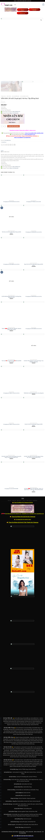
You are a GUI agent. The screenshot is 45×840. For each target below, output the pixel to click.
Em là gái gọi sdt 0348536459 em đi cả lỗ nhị (34, 232)
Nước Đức (39, 831)
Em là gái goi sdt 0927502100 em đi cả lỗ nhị (11, 201)
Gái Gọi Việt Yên (32, 769)
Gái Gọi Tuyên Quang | (25, 724)
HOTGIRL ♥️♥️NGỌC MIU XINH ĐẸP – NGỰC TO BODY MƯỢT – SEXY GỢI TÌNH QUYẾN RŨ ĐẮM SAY (33, 489)
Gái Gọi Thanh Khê (25, 781)
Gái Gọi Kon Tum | (37, 729)
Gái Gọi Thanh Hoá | (17, 734)
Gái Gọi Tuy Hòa (26, 795)
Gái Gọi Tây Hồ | (21, 755)
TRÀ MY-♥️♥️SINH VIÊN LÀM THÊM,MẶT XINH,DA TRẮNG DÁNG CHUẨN (11, 329)
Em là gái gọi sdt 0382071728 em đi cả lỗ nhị (11, 393)
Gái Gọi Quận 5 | (13, 764)
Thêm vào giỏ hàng (13, 126)
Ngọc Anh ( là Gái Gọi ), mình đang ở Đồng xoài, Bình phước (33, 265)
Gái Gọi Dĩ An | (24, 804)
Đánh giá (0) (6, 151)
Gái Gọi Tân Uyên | (31, 804)
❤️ (6, 136)
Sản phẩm (9, 96)
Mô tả (2, 151)
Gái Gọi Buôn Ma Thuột (27, 784)
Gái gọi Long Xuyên (31, 798)
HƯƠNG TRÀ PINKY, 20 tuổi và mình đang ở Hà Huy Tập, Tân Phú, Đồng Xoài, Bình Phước (33, 457)
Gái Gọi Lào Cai (28, 721)
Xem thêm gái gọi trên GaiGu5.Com (13, 513)
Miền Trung (19, 500)
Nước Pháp (23, 832)
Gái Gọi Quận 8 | (35, 764)
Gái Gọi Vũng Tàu (36, 801)
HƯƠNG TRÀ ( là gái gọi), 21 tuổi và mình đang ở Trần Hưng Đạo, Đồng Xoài (33, 361)
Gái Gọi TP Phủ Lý (33, 776)
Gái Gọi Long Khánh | (25, 814)
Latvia (23, 831)
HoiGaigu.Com (32, 513)
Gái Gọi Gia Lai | (12, 729)
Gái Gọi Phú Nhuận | (28, 761)
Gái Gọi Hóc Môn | (20, 761)
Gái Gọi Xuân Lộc (35, 815)
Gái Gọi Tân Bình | (17, 766)
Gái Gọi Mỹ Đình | (35, 752)
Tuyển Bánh (34, 500)
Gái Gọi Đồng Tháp (26, 740)
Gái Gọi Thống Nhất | (17, 815)
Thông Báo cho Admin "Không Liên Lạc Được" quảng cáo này (22, 130)
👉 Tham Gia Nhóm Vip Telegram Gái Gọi (22, 502)
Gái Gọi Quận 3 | (37, 763)
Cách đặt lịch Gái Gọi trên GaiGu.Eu (23, 835)
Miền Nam (14, 500)
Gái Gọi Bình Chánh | (18, 759)
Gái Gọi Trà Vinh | (22, 743)
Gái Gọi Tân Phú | (25, 766)
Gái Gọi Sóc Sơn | (6, 755)
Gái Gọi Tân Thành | (28, 801)
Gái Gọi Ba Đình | (17, 747)
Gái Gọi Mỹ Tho (27, 827)
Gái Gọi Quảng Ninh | (29, 732)
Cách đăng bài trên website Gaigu (23, 519)
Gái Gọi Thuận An (24, 805)
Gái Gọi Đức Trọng (34, 789)
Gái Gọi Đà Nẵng (27, 727)
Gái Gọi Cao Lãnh (27, 818)
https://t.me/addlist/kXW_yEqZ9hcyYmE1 (34, 133)
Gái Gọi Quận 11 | (14, 763)
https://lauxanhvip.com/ (30, 134)
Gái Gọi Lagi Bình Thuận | (23, 811)
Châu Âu (24, 500)
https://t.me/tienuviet (14, 112)
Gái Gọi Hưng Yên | (12, 721)
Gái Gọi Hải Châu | (15, 779)
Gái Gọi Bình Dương (14, 739)
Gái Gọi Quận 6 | (20, 764)
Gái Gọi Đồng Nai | (18, 740)
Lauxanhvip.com (40, 513)
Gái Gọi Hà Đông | (14, 750)
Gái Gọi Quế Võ (16, 772)
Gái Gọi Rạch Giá (31, 821)
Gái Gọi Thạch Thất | (29, 755)
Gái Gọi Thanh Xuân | (14, 756)
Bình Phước (4, 142)
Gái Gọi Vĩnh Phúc (35, 724)
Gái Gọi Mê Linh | (27, 752)
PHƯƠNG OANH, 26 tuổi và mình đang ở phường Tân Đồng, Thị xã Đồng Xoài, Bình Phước (11, 457)
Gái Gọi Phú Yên (31, 731)
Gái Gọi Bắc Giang (19, 718)
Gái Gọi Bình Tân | (28, 759)
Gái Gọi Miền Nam (15, 96)
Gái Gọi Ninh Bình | (15, 723)
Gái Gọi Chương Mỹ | (10, 748)
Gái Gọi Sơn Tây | (14, 755)
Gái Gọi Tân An (34, 824)
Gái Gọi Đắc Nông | (36, 727)
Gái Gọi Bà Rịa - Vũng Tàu (28, 737)
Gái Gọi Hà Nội (27, 719)
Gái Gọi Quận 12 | (22, 763)
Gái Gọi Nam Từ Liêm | (12, 753)
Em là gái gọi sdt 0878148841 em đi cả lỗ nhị (11, 264)
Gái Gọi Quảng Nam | (10, 732)
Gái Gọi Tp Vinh (26, 792)
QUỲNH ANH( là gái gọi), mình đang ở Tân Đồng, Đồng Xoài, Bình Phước (11, 297)
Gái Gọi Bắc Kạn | (27, 718)
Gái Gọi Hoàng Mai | (10, 752)
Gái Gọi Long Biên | (19, 752)
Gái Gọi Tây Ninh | (37, 742)
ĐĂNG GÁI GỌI (29, 500)
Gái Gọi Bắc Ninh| (34, 718)
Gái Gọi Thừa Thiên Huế (27, 734)
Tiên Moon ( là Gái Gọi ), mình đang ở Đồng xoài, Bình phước (11, 232)
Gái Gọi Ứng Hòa (32, 756)
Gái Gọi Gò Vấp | (12, 761)
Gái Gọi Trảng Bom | (26, 815)
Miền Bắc (9, 500)
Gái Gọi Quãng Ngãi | (20, 732)
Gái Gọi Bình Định (20, 727)
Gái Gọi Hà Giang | (12, 719)
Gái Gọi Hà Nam (19, 719)
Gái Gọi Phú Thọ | (23, 723)
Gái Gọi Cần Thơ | (10, 740)
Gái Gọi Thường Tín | (24, 756)
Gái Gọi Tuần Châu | (15, 724)
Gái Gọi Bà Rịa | (20, 801)
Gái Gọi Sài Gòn (20, 742)
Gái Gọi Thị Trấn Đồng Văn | (23, 776)
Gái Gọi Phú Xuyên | (21, 753)
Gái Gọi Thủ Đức (32, 766)
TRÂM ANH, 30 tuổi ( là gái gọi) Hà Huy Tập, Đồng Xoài (34, 393)
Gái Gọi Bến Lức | (19, 824)
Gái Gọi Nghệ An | (14, 731)
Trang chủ (3, 96)
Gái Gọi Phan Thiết (33, 811)
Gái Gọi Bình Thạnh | (36, 759)
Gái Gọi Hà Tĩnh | (20, 729)
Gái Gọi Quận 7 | (27, 764)
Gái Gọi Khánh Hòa (28, 729)
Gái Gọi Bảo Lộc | (20, 789)
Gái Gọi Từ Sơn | (33, 772)
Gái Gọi (20, 831)
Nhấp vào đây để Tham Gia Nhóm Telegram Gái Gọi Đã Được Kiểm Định (22, 136)
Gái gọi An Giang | (19, 737)
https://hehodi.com (16, 111)
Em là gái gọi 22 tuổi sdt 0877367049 (11, 488)
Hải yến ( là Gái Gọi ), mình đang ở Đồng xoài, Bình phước (34, 425)
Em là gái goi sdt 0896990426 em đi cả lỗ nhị (34, 296)
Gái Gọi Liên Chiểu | (24, 779)
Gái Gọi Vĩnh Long (30, 743)
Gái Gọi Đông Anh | (29, 748)
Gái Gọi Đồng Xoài (28, 808)
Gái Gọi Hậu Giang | (35, 740)
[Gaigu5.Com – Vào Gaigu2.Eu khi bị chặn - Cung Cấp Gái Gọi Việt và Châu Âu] (7, 4)
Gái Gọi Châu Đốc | (23, 798)
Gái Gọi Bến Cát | (16, 804)
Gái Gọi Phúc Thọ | (30, 753)
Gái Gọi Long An (12, 742)
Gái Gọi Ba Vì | (24, 747)
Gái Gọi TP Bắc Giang (23, 769)
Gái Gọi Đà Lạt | (27, 789)
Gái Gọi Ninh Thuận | (23, 731)
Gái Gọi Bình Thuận (33, 739)
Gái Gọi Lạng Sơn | (21, 721)
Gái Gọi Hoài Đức (31, 750)
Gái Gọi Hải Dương (35, 719)
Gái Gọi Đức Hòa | (27, 824)
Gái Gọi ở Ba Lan (15, 831)
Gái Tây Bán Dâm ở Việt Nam (7, 831)
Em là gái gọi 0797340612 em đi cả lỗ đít (33, 201)
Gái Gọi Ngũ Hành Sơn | (34, 779)
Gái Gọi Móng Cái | (37, 721)
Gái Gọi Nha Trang (27, 786)
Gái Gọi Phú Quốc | (24, 821)
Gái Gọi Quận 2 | (29, 763)
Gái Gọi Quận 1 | (37, 761)
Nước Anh (31, 831)
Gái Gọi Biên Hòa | (16, 814)
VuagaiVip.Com (25, 513)
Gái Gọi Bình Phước (24, 96)
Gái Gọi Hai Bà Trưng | (23, 750)
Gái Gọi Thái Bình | (32, 723)
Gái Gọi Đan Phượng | (20, 748)
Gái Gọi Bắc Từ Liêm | (32, 747)
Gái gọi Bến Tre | (6, 739)
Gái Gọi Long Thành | (34, 814)
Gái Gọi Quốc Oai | (38, 753)
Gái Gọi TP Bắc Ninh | (24, 772)
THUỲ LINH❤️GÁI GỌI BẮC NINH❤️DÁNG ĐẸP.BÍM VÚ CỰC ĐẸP (11, 361)
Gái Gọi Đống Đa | (37, 748)
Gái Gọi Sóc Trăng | (28, 742)
